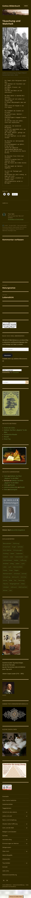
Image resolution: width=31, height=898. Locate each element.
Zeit (10, 590)
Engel (14, 547)
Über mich (5, 851)
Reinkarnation (7, 573)
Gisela (6, 225)
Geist (11, 557)
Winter (5, 590)
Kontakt (5, 867)
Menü (26, 5)
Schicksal (17, 573)
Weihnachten (22, 587)
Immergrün (13, 489)
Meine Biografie (7, 855)
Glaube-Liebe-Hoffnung (9, 824)
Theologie (10, 230)
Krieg (12, 563)
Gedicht (10, 227)
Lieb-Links (5, 871)
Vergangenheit (14, 583)
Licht (23, 563)
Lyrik (3, 229)
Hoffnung (23, 560)
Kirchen (24, 227)
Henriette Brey (7, 839)
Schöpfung (6, 577)
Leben (17, 563)
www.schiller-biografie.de (18, 530)
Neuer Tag (7, 439)
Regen (16, 570)
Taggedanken (6, 808)
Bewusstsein (7, 543)
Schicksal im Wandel (10, 434)
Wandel (6, 437)
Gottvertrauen (7, 560)
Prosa (11, 570)
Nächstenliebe (17, 567)
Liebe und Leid (7, 816)
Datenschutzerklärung (9, 875)
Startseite (5, 796)
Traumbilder (6, 863)
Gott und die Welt (21, 225)
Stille (10, 580)
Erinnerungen (17, 550)
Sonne (5, 580)
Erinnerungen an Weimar (10, 843)
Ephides (20, 547)
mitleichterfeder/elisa (11, 487)
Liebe (5, 567)
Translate (16, 372)
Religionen (12, 229)
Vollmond (13, 587)
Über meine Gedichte (9, 800)
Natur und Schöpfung (9, 820)
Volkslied (6, 587)
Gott (21, 227)
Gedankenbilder (7, 804)
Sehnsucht (15, 577)
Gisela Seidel (15, 227)
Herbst (16, 560)
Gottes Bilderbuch (11, 6)
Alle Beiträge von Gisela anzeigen (16, 219)
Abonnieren (7, 355)
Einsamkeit (6, 547)
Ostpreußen (6, 859)
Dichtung (4, 227)
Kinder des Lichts (9, 428)
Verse (14, 230)
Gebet (12, 553)
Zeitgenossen (6, 847)
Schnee (24, 573)
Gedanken (19, 553)
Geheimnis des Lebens (9, 812)
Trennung (21, 580)
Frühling (5, 553)
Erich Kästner (7, 550)
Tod (15, 580)
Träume (5, 583)
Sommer (23, 577)
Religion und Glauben (9, 831)
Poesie (7, 229)
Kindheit (6, 563)
